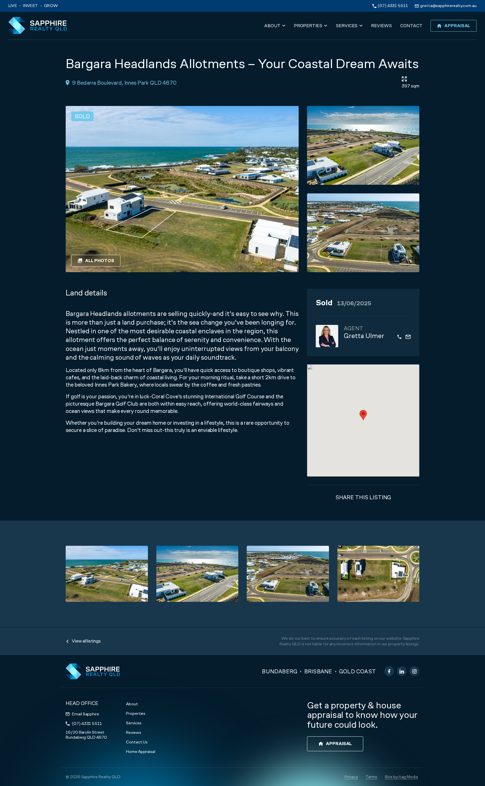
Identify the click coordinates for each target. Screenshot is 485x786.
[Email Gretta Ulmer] (408, 336)
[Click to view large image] (363, 145)
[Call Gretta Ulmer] (399, 336)
